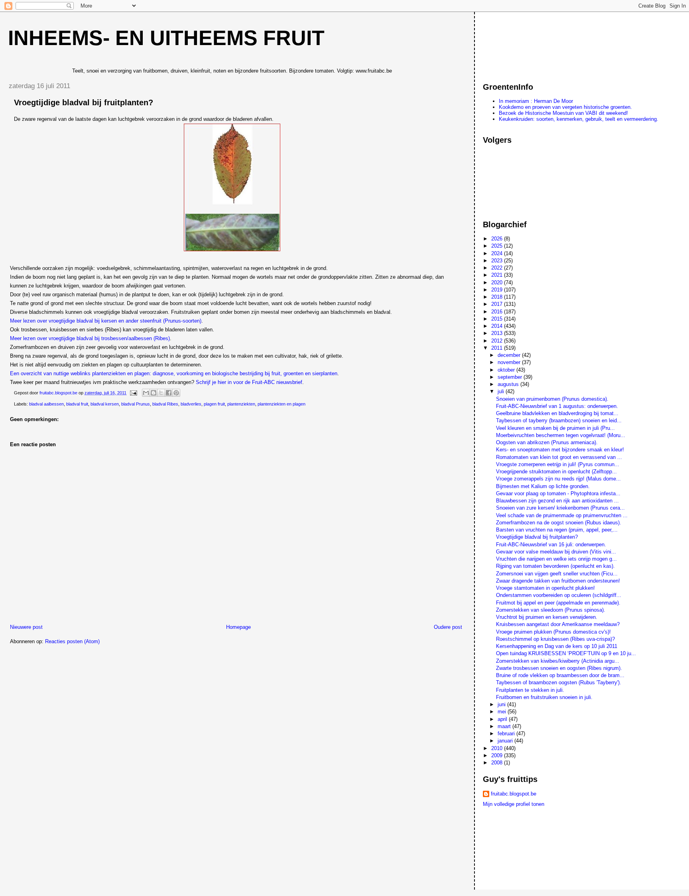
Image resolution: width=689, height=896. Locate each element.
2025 (497, 246)
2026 (497, 239)
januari (506, 741)
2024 (497, 253)
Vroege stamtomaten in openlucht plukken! (545, 588)
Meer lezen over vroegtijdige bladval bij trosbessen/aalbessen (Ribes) (90, 338)
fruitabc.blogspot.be (513, 794)
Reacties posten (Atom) (72, 641)
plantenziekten (241, 404)
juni (502, 704)
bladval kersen (105, 404)
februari (507, 733)
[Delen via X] (161, 393)
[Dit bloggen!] (153, 393)
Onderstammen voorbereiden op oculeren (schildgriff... (558, 595)
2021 (497, 275)
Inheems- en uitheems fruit (166, 37)
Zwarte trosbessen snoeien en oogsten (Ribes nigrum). (559, 668)
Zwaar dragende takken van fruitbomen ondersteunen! (558, 581)
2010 (497, 748)
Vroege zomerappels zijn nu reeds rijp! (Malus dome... (558, 479)
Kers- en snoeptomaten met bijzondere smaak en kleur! (560, 450)
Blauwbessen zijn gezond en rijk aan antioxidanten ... (557, 501)
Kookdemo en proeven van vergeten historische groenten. (565, 107)
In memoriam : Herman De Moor (536, 101)
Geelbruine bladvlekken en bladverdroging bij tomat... (557, 413)
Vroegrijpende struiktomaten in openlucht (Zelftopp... (556, 472)
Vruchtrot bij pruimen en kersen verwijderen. (546, 617)
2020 (497, 283)
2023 (497, 261)
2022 (497, 268)
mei (503, 712)
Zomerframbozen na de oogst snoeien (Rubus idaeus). (558, 523)
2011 (497, 348)
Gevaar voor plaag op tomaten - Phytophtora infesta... (558, 493)
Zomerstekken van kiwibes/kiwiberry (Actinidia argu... (557, 661)
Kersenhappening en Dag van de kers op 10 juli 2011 (556, 646)
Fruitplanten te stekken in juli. (530, 690)
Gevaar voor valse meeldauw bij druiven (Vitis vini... (556, 552)
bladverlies (191, 404)
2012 (497, 341)
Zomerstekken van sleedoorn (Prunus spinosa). (550, 610)
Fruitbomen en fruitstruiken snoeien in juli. (544, 697)
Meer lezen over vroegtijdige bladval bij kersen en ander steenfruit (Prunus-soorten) (105, 321)
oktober (507, 370)
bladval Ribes (165, 404)
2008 (497, 763)
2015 (497, 319)
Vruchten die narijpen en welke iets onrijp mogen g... (556, 559)
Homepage (238, 627)
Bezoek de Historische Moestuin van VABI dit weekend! (563, 113)
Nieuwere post (26, 627)
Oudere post (448, 627)
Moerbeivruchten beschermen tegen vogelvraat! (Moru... (560, 435)
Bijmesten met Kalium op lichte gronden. (543, 486)
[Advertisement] (519, 43)
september (511, 377)
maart (505, 726)
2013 (497, 333)
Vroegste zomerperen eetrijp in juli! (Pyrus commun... (557, 464)
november (510, 362)
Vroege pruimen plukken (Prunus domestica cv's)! (553, 632)
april (503, 719)
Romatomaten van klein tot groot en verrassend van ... (559, 457)
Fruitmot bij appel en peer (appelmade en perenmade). (558, 603)
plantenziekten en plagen (281, 404)
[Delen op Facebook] (169, 393)
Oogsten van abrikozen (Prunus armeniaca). (547, 442)
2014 (497, 326)
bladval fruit (77, 404)
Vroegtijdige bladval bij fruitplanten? (537, 537)
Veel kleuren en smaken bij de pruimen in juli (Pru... (555, 428)
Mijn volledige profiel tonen (513, 804)
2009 (497, 755)
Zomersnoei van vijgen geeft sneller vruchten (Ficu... (557, 574)
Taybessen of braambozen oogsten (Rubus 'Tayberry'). (558, 682)
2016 (497, 312)
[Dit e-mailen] (146, 393)
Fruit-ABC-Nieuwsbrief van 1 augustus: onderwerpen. (557, 406)
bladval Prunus (135, 404)
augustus (509, 384)
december (510, 355)
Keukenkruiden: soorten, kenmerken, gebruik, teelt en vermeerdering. (578, 119)
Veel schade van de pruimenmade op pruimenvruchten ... (562, 515)
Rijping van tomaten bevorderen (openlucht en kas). (555, 566)
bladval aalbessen (46, 404)
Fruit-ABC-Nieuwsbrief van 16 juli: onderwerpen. (551, 544)
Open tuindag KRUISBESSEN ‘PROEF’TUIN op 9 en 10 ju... (566, 653)
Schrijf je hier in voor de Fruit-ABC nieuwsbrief (249, 382)
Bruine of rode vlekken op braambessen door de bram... (560, 675)
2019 (497, 290)
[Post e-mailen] (133, 392)
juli (502, 391)
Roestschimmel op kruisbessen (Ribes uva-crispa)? (555, 639)
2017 (497, 304)
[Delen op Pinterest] (176, 393)
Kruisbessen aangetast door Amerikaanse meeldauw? (558, 624)
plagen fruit (214, 404)
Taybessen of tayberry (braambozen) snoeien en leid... (559, 420)
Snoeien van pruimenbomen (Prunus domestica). (552, 399)
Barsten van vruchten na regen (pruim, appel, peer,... (557, 530)
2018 (497, 297)
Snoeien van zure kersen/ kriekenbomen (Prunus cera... (560, 508)
